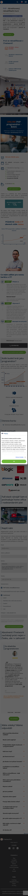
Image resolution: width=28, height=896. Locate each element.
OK (14, 461)
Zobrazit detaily (19, 457)
